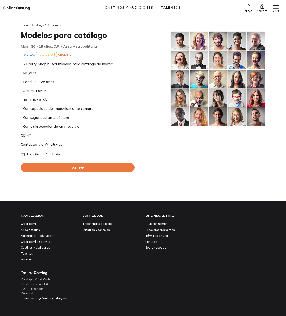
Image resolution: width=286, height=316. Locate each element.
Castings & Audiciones (47, 25)
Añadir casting (30, 230)
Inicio (24, 25)
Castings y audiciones (129, 7)
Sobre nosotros (155, 247)
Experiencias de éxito (97, 224)
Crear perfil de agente (36, 242)
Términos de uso (156, 235)
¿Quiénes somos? (157, 224)
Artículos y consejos (96, 230)
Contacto (151, 242)
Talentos (171, 7)
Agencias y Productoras (37, 235)
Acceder (26, 259)
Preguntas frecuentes (160, 230)
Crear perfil (28, 224)
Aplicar (78, 167)
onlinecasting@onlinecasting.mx (44, 298)
